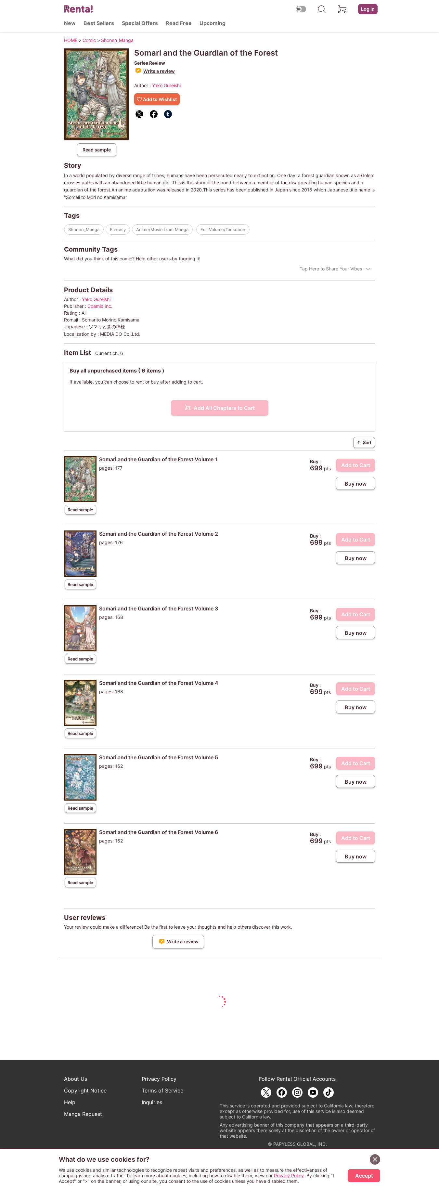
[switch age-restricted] (301, 9)
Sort (364, 442)
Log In (368, 9)
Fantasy (118, 229)
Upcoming (213, 23)
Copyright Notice (85, 1090)
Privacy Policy (159, 1079)
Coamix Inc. (99, 306)
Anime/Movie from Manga (162, 229)
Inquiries (152, 1102)
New (70, 23)
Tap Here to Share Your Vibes (331, 268)
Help (69, 1102)
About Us (75, 1079)
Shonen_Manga (83, 229)
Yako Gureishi (166, 85)
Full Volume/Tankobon (222, 229)
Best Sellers (99, 23)
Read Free (179, 23)
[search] (321, 9)
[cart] (342, 9)
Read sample (97, 149)
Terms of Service (162, 1090)
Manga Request (83, 1114)
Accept (364, 1175)
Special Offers (140, 23)
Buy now (356, 483)
